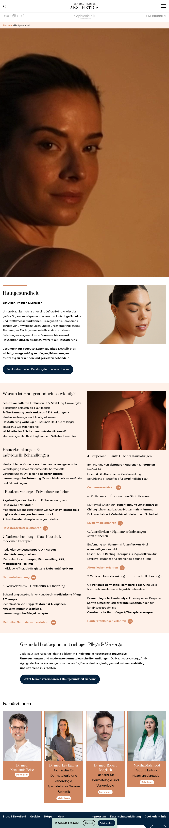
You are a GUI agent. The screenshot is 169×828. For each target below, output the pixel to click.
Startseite (7, 25)
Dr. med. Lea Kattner (63, 766)
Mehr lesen (22, 774)
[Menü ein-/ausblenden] (164, 6)
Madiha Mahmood (147, 766)
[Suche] (4, 6)
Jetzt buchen (106, 823)
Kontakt (89, 823)
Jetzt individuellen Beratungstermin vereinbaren (38, 369)
